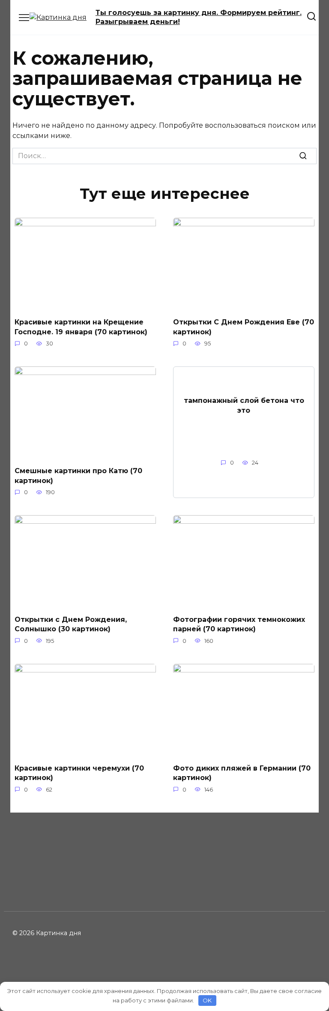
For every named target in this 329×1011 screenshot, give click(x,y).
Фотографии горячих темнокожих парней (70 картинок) (239, 624)
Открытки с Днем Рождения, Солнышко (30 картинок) (71, 624)
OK (207, 1000)
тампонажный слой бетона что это (244, 405)
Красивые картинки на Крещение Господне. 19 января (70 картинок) (81, 327)
